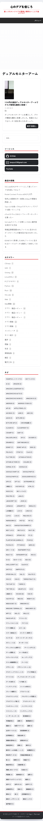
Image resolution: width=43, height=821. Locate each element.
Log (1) (16, 516)
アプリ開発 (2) (10, 628)
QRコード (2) (10, 550)
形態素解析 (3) (24, 731)
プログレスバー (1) (29, 701)
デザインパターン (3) (24, 667)
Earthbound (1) (23, 442)
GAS (6, 268)
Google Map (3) (28, 472)
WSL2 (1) (26, 613)
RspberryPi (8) (21, 555)
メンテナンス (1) (27, 706)
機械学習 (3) (10, 765)
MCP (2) (22, 520)
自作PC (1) (28, 784)
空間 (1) (30, 774)
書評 (6, 339)
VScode (8, 295)
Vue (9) (30, 594)
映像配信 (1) (31, 750)
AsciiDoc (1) (10, 413)
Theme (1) (21, 584)
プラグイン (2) (24, 691)
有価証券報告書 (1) (26, 755)
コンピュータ (10, 330)
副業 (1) (20, 721)
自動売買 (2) (10, 789)
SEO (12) (28, 560)
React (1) (9, 555)
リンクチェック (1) (26, 711)
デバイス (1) (10, 677)
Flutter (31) (10, 457)
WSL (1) (17, 613)
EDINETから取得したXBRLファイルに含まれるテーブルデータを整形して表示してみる (21, 243)
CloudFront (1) (23, 428)
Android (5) (10, 403)
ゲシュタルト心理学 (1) (13, 647)
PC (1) (30, 535)
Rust (6, 290)
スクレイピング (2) (12, 657)
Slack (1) (25, 564)
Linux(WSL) (9, 277)
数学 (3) (28, 745)
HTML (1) (31, 486)
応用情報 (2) (10, 735)
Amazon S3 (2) (31, 398)
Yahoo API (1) (10, 618)
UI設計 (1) (9, 594)
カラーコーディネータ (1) (24, 638)
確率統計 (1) (20, 774)
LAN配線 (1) (10, 511)
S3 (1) (8, 560)
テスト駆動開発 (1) (12, 662)
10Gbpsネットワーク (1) (14, 379)
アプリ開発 (9, 321)
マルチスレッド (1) (12, 706)
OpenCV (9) (21, 535)
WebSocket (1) (11, 603)
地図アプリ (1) (19, 726)
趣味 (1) (8, 794)
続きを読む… (32, 126)
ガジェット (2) (10, 643)
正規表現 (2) (21, 765)
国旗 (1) (8, 726)
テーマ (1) (25, 662)
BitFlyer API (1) (11, 423)
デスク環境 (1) (31, 672)
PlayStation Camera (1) (14, 540)
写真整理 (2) (10, 721)
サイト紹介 (9, 335)
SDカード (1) (17, 560)
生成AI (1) (24, 770)
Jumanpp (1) (21, 506)
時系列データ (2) (11, 755)
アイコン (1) (23, 618)
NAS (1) (8, 525)
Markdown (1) (11, 520)
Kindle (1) (32, 506)
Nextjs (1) (21, 530)
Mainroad (37, 814)
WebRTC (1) (31, 599)
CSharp (8, 263)
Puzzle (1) (10, 545)
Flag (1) (29, 452)
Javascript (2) (11, 501)
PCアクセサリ (10, 281)
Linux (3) (29, 511)
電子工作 (8, 362)
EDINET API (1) (21, 447)
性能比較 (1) (21, 735)
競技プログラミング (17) (14, 779)
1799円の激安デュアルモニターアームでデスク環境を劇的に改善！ (21, 103)
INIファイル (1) (21, 491)
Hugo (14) (9, 491)
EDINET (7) (9, 447)
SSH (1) (17, 579)
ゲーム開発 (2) (10, 652)
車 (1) (16, 794)
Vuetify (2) (10, 599)
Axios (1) (9, 418)
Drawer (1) (10, 442)
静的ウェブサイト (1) (12, 799)
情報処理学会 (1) (11, 740)
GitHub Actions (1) (13, 462)
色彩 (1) (20, 789)
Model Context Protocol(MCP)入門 (18, 194)
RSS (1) (33, 555)
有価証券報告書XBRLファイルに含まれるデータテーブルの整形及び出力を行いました (21, 232)
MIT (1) (30, 520)
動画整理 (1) (30, 721)
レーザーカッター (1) (12, 716)
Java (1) (21, 496)
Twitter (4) (10, 589)
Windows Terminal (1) (14, 608)
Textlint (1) (10, 584)
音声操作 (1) (10, 804)
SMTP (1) (9, 569)
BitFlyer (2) (20, 418)
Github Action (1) (25, 457)
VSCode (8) (20, 594)
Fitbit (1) (20, 452)
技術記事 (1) (10, 745)
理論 (6, 344)
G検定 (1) (9, 486)
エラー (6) (22, 628)
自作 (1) (8, 784)
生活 (6, 348)
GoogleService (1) (29, 476)
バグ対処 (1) (22, 682)
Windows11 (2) (30, 608)
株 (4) (8, 760)
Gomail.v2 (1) (10, 467)
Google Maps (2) (12, 476)
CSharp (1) (10, 433)
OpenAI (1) (9, 535)
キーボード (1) (23, 643)
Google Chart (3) (12, 472)
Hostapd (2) (20, 486)
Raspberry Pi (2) (24, 550)
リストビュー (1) (11, 711)
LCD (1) (19, 511)
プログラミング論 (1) (12, 701)
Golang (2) (27, 462)
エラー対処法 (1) (11, 633)
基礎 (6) (29, 726)
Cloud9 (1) (10, 428)
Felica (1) (9, 452)
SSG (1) (8, 579)
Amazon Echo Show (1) (14, 398)
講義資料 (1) (30, 789)
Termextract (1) (29, 579)
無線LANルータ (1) (12, 770)
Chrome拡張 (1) (26, 423)
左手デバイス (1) (11, 731)
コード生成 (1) (23, 652)
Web (6, 299)
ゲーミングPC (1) (29, 647)
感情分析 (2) (24, 740)
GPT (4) (17, 481)
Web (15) (20, 599)
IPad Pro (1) (10, 496)
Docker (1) (32, 437)
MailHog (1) (27, 516)
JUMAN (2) (9, 506)
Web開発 (8, 304)
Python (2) (21, 545)
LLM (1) (8, 516)
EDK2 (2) (32, 447)
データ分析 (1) (10, 682)
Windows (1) (24, 603)
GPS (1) (8, 481)
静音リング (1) (27, 799)
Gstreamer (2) (29, 481)
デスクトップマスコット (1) (15, 672)
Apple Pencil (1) (20, 408)
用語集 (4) (9, 774)
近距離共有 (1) (26, 794)
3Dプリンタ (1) (30, 379)
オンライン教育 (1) (26, 633)
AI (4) (8, 384)
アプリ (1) (25, 623)
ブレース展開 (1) (11, 691)
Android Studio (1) (25, 403)
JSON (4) (23, 501)
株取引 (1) (17, 760)
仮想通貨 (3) (27, 716)
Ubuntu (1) (22, 589)
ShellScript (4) (12, 564)
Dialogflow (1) (11, 437)
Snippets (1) (20, 569)
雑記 (6, 357)
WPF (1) (8, 613)
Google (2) (23, 467)
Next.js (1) (10, 530)
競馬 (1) (27, 779)
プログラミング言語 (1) (29, 696)
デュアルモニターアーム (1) (26, 677)
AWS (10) (30, 413)
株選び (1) (27, 760)
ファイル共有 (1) (25, 687)
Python (7, 286)
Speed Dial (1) (11, 574)
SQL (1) (22, 574)
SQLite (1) (31, 574)
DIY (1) (23, 437)
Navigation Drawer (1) (23, 525)
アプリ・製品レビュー (13, 308)
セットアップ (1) (27, 657)
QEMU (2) (32, 545)
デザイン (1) (10, 667)
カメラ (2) (9, 638)
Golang (7, 272)
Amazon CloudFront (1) (15, 389)
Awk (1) (20, 413)
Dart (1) (20, 433)
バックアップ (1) (11, 687)
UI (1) (31, 589)
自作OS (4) (18, 784)
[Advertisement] (21, 46)
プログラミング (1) (12, 696)
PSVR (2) (30, 540)
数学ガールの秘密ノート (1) (15, 750)
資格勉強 (8, 353)
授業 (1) (19, 745)
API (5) (8, 408)
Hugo (30, 814)
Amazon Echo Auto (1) (14, 393)
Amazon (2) (17, 384)
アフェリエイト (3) (12, 623)
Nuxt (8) (32, 530)
